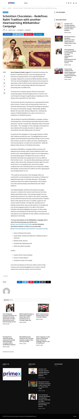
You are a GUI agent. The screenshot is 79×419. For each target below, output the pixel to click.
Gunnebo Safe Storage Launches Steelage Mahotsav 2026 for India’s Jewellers (69, 27)
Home (25, 3)
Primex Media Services (30, 416)
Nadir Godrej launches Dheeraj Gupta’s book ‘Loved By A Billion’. (42, 315)
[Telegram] (4, 89)
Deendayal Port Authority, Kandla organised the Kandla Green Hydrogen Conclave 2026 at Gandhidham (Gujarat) (9, 340)
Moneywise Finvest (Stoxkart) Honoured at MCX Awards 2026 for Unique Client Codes (70, 40)
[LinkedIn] (4, 83)
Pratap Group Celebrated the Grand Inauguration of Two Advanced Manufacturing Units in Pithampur (70, 73)
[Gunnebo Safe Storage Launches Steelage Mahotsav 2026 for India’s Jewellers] (59, 26)
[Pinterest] (4, 86)
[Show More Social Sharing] (46, 34)
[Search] (74, 3)
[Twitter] (4, 79)
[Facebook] (4, 76)
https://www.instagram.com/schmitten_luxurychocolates (29, 228)
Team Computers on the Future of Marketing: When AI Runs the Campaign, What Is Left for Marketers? (43, 340)
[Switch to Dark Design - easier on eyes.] (76, 3)
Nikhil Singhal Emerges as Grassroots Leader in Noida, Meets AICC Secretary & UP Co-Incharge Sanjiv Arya (26, 317)
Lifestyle (5, 12)
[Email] (4, 93)
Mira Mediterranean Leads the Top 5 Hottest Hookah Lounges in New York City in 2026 (26, 339)
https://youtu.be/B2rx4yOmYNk (21, 224)
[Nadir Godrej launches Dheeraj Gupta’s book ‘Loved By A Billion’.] (43, 308)
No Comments (21, 30)
